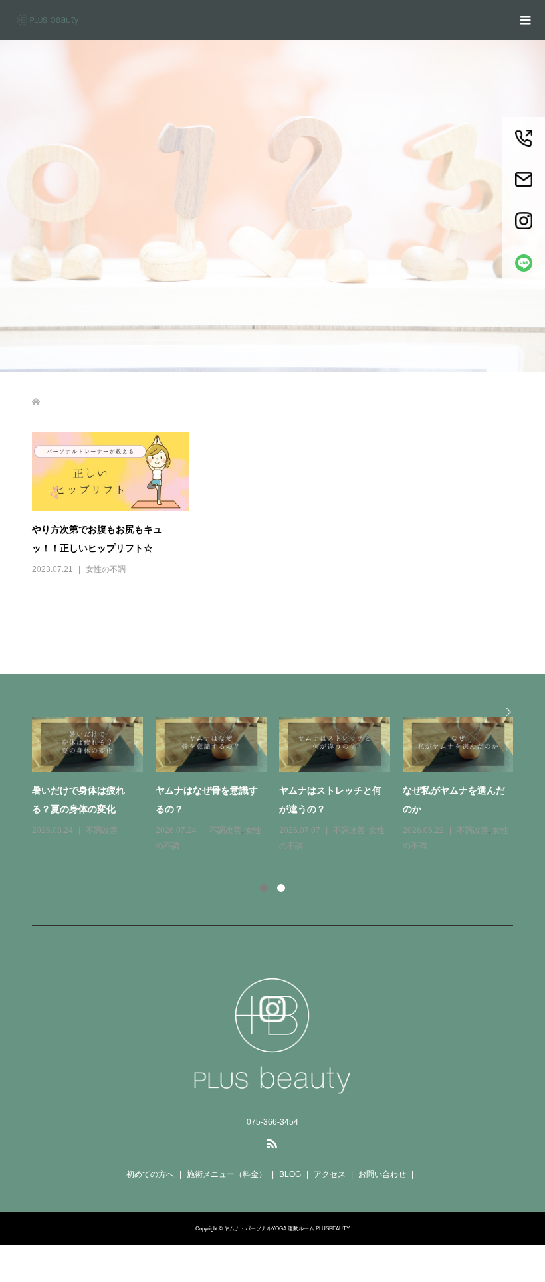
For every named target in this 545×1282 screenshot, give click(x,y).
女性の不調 (106, 569)
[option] (279, 785)
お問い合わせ (382, 1174)
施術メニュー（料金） (227, 1174)
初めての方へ (150, 1174)
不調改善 (102, 830)
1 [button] (264, 888)
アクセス (330, 1174)
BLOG (290, 1174)
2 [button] (281, 888)
